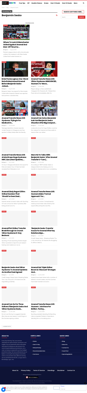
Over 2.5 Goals (67, 3)
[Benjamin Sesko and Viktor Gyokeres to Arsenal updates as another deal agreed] (15, 257)
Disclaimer (60, 370)
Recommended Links (39, 351)
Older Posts (7, 326)
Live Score (36, 354)
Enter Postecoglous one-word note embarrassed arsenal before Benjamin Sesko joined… (15, 82)
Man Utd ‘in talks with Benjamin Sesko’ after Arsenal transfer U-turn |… (44, 157)
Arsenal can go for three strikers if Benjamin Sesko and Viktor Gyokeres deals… (15, 306)
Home (35, 341)
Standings (51, 370)
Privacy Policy (25, 370)
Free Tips (22, 3)
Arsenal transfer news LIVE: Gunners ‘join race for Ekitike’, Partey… (43, 306)
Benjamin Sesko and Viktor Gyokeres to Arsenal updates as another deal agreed (14, 269)
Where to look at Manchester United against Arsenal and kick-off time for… (16, 44)
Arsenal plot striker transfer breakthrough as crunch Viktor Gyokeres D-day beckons (14, 232)
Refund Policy (37, 347)
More (75, 3)
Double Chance (37, 3)
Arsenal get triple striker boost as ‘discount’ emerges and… (43, 269)
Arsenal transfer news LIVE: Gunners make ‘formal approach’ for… (43, 194)
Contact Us (65, 347)
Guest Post (65, 351)
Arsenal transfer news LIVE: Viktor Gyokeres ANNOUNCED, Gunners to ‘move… (44, 81)
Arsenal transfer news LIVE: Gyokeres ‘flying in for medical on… (13, 120)
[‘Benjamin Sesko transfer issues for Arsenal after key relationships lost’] (44, 218)
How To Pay (36, 344)
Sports (5, 25)
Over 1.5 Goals (55, 3)
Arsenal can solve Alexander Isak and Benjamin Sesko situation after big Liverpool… (43, 120)
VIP (28, 3)
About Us (64, 344)
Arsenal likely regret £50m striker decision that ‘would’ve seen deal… (13, 194)
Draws (46, 3)
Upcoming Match (67, 354)
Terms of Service (39, 370)
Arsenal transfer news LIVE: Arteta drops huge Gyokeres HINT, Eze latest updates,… (14, 157)
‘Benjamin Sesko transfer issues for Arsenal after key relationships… (43, 230)
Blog (63, 341)
